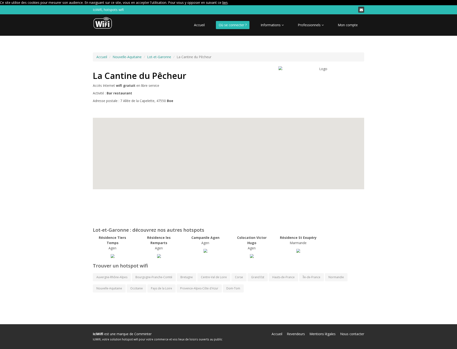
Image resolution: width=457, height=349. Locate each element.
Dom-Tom (233, 288)
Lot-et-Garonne (159, 57)
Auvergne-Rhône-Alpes (111, 277)
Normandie (336, 277)
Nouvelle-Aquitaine (127, 57)
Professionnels (310, 25)
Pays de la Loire (161, 288)
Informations (271, 25)
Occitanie (136, 288)
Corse (239, 277)
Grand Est (257, 277)
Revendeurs (296, 334)
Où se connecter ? (233, 25)
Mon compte (348, 25)
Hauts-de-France (283, 277)
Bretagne (186, 277)
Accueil (199, 25)
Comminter (143, 334)
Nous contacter (352, 334)
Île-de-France (311, 277)
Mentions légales (322, 334)
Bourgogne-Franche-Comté (153, 277)
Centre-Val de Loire (214, 277)
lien (225, 2)
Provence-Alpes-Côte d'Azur (199, 288)
